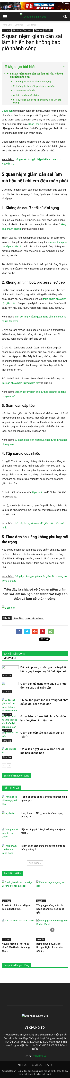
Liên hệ (49, 1065)
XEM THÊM (10, 658)
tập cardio (37, 492)
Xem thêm (34, 862)
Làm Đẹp (6, 30)
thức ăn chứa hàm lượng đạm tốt (20, 382)
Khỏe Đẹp (33, 123)
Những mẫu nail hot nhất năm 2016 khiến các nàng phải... (16, 947)
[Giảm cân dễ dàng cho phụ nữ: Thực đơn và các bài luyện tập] (10, 687)
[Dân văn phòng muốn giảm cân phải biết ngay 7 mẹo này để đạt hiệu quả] (10, 671)
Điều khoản (36, 1065)
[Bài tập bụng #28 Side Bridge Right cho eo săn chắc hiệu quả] (52, 930)
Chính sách (23, 1065)
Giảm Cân (18, 618)
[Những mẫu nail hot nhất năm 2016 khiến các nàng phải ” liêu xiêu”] (18, 930)
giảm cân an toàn (34, 618)
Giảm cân (38, 30)
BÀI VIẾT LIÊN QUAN (14, 653)
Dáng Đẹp (17, 30)
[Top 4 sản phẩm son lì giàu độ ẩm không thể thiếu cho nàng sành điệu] (18, 891)
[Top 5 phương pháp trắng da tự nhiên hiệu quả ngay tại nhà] (10, 801)
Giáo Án (40, 939)
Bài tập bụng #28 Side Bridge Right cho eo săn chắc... (49, 947)
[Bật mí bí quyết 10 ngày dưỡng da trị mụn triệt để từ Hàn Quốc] (10, 834)
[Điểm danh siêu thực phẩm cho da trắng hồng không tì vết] (10, 850)
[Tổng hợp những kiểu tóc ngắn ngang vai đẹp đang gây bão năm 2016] (52, 891)
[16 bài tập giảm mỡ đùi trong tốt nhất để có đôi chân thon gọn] (10, 707)
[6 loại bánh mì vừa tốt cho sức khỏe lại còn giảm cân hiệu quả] (10, 723)
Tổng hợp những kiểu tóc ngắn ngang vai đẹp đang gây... (50, 909)
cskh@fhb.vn (40, 1056)
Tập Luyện (27, 30)
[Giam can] (35, 608)
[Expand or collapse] (64, 67)
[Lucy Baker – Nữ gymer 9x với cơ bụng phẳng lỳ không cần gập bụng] (10, 817)
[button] (65, 16)
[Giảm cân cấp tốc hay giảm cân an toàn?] (10, 736)
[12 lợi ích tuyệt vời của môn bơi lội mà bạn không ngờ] (10, 753)
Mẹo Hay (48, 30)
